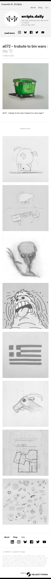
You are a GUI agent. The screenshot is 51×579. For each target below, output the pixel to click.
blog (40, 7)
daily (47, 7)
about (33, 7)
